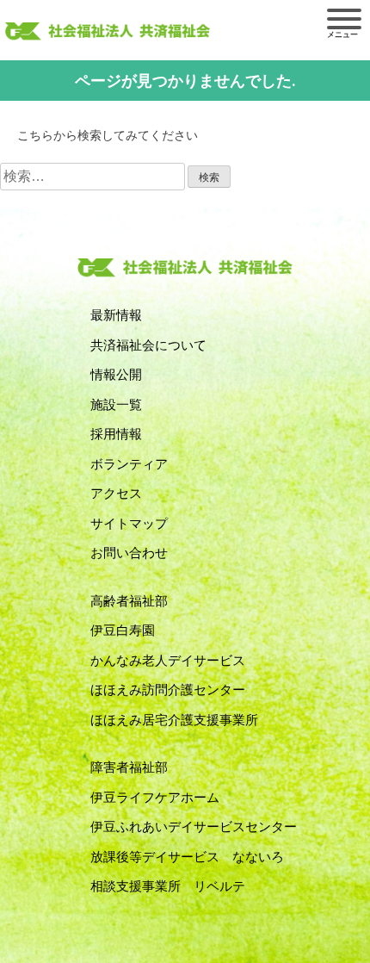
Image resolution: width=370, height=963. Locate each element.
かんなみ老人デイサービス (167, 660)
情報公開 (116, 374)
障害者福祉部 (129, 767)
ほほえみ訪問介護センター (167, 690)
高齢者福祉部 (129, 601)
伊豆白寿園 (122, 630)
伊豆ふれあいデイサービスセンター (193, 827)
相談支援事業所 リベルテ (167, 886)
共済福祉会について (148, 345)
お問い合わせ (129, 553)
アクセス (116, 493)
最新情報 (116, 315)
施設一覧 (116, 405)
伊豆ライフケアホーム (154, 797)
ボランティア (129, 464)
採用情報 (116, 434)
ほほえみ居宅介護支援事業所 (174, 720)
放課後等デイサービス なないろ (187, 857)
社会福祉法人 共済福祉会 (107, 32)
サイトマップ (129, 523)
